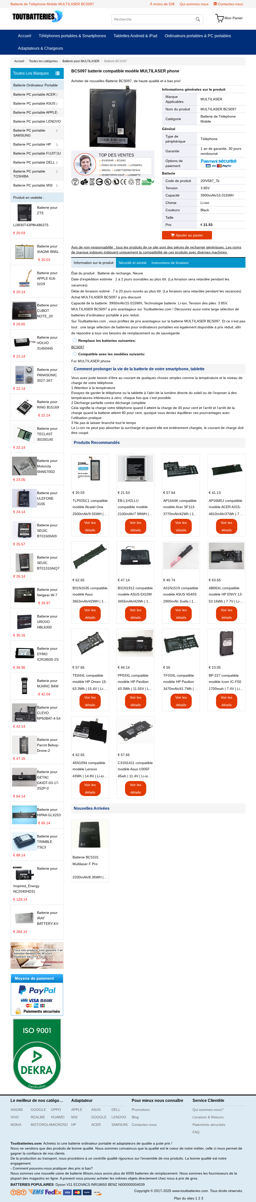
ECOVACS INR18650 (90, 1185)
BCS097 (77, 347)
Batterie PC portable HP (32, 144)
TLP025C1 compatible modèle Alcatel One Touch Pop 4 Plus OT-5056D (90, 504)
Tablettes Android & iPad (135, 36)
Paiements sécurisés (208, 1125)
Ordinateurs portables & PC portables (198, 36)
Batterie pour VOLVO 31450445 (47, 342)
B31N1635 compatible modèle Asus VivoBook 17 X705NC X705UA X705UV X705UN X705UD (90, 592)
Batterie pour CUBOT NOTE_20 (47, 310)
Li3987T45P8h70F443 (127, 170)
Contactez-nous (230, 4)
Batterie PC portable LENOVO (37, 121)
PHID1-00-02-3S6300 (114, 165)
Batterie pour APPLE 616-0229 (47, 278)
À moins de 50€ (162, 4)
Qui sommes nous (194, 4)
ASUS (95, 1110)
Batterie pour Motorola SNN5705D (47, 466)
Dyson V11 (64, 1185)
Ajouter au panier (189, 235)
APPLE (76, 1110)
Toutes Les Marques (31, 73)
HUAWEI (57, 1117)
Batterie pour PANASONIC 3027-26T (47, 375)
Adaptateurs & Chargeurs (40, 48)
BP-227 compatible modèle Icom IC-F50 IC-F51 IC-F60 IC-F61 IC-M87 (226, 679)
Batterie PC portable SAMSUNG (29, 132)
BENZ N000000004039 (126, 1185)
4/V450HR (108, 160)
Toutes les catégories (43, 61)
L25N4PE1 (136, 165)
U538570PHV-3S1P (113, 175)
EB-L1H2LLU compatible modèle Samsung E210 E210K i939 (133, 504)
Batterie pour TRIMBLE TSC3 (47, 841)
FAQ (196, 1132)
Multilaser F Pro (85, 864)
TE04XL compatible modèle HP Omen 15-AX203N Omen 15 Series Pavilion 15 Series (89, 679)
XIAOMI (16, 1110)
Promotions (141, 1110)
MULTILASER (211, 99)
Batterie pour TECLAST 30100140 (47, 433)
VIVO (14, 1117)
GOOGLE (38, 1110)
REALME (38, 1117)
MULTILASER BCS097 (218, 109)
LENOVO (119, 1117)
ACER (96, 1125)
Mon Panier (233, 18)
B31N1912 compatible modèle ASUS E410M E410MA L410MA (135, 592)
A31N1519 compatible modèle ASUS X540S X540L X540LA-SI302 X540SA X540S (180, 592)
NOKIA (15, 1125)
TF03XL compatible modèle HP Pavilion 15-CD (178, 679)
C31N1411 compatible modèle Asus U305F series (135, 766)
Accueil (24, 36)
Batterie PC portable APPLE (35, 112)
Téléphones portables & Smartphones (72, 36)
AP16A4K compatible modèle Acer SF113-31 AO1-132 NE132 (179, 504)
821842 (121, 160)
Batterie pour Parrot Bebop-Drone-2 (48, 745)
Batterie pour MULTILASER (81, 61)
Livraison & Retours (208, 1117)
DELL (116, 1110)
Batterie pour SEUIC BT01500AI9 (47, 530)
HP (73, 1125)
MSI (74, 1117)
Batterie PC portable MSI (32, 185)
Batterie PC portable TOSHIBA (29, 173)
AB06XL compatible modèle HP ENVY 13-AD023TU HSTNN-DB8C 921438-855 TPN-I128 (226, 592)
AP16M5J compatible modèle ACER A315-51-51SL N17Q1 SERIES (225, 504)
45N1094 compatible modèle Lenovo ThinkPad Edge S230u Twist (88, 766)
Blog (135, 1117)
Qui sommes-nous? (208, 1110)
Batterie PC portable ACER (34, 94)
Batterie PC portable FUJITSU (37, 153)
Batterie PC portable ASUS (34, 103)
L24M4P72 (134, 175)
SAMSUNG (120, 1125)
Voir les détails (90, 526)
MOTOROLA (39, 1125)
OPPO (56, 1110)
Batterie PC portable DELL (34, 162)
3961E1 (106, 170)
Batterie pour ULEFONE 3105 (47, 498)
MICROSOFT (59, 1125)
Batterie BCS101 (85, 857)
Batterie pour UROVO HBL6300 (47, 621)
